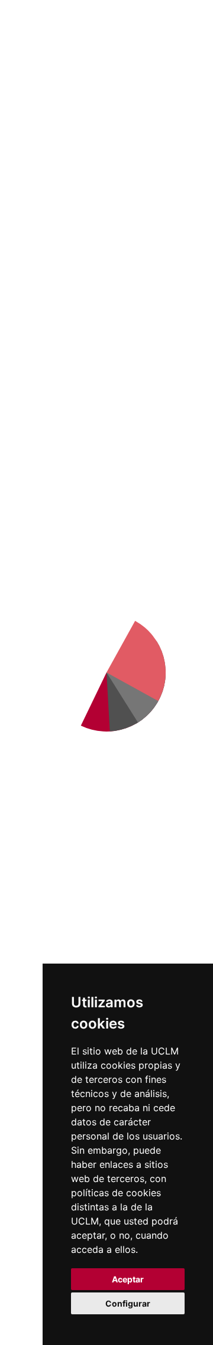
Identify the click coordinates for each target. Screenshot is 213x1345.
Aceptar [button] (128, 1279)
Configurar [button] (127, 1303)
